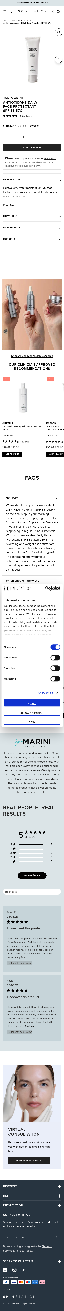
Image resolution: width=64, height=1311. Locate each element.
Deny (32, 722)
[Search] (10, 11)
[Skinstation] (32, 11)
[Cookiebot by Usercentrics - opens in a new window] (45, 588)
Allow (32, 704)
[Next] (58, 59)
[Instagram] (14, 1270)
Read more (9, 205)
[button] (58, 11)
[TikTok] (24, 1270)
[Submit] (56, 1237)
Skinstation (15, 1303)
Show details (45, 692)
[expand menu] (4, 11)
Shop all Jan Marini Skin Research (32, 356)
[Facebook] (5, 1270)
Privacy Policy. (24, 1250)
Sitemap (6, 1289)
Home (5, 20)
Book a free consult (29, 1160)
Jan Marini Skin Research (22, 20)
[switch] (55, 657)
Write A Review (32, 875)
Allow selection (32, 713)
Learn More (50, 158)
